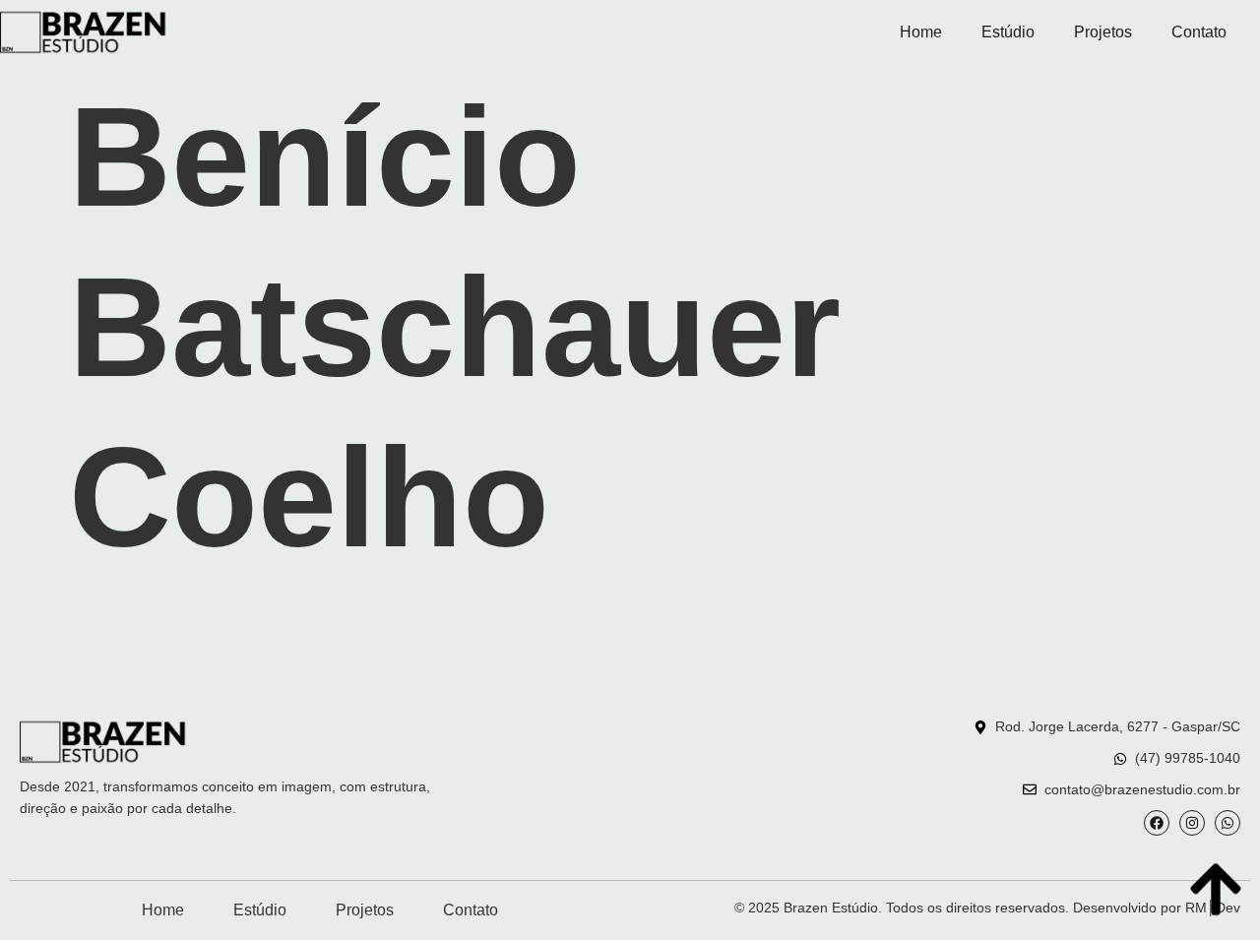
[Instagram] (1192, 823)
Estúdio (1008, 32)
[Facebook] (1156, 823)
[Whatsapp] (1227, 823)
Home (921, 32)
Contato (1199, 32)
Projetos (1103, 32)
